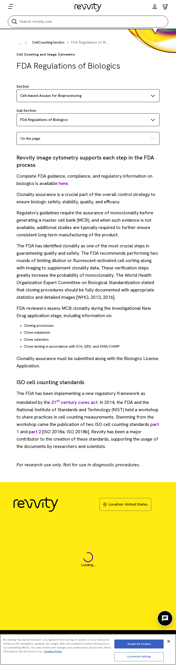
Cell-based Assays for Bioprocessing (51, 95)
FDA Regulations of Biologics (44, 119)
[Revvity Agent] (165, 618)
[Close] (169, 641)
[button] (154, 7)
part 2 (35, 432)
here (63, 183)
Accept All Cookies (139, 643)
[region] (88, 649)
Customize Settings (139, 656)
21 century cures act (74, 402)
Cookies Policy (53, 651)
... (20, 43)
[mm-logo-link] (88, 7)
